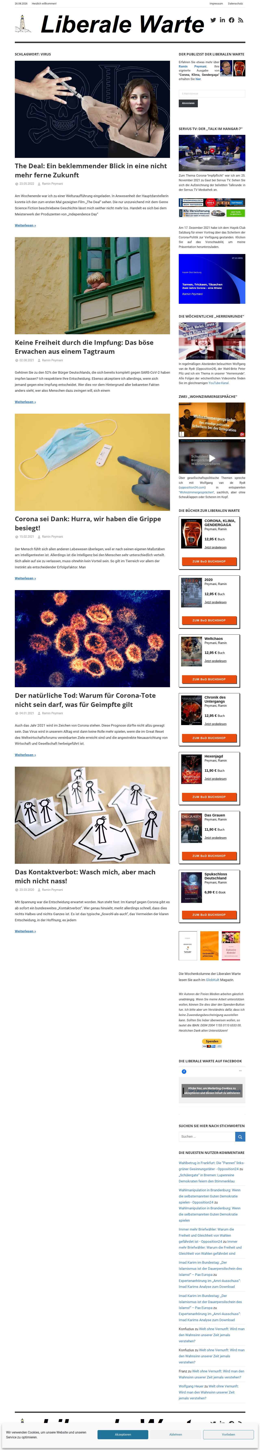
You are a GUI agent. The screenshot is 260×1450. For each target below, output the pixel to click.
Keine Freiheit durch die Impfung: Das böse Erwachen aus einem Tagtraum (84, 347)
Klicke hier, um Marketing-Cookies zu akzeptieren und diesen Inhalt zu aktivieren (212, 1091)
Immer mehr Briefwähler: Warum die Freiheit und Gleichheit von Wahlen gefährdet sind (210, 1247)
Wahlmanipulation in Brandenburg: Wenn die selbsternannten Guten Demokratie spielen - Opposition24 (209, 1196)
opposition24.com (192, 487)
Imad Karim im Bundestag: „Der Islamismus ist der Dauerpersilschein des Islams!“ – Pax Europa (210, 1268)
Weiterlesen (24, 225)
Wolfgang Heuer (191, 1386)
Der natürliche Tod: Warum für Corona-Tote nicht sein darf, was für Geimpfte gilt (85, 700)
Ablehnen (175, 1435)
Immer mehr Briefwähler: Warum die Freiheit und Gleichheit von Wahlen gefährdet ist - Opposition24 (206, 1235)
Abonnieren (188, 103)
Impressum (216, 3)
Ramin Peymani (52, 184)
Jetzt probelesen (215, 547)
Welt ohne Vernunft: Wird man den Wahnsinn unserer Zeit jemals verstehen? (212, 1335)
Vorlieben (228, 1435)
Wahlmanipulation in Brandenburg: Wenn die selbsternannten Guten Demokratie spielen (209, 1214)
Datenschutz (235, 3)
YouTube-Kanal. (219, 383)
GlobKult (212, 980)
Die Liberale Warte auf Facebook (210, 1061)
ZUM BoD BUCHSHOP (209, 561)
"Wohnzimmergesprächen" (196, 492)
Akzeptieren (123, 1435)
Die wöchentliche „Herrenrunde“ (211, 316)
